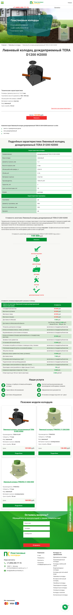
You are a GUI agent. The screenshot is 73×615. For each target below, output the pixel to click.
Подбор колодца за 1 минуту (70, 514)
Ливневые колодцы (14, 45)
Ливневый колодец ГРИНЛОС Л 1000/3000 (19, 482)
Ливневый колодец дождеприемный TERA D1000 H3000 (18, 430)
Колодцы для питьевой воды (60, 573)
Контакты (57, 7)
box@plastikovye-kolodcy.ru (15, 570)
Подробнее (18, 453)
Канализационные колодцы (59, 560)
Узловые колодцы (59, 590)
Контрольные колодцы (60, 595)
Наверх (70, 2)
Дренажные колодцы (60, 557)
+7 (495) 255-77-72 (21, 7)
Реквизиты (40, 558)
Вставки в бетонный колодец (59, 579)
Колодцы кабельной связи (59, 564)
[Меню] (2, 3)
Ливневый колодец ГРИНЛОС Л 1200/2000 (54, 429)
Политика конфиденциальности (44, 563)
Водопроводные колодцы (58, 569)
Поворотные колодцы (60, 587)
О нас (39, 555)
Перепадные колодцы (60, 585)
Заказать (37, 118)
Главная (4, 45)
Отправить (36, 545)
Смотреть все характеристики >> (61, 108)
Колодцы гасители (59, 592)
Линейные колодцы (59, 583)
